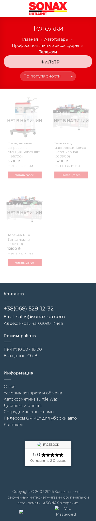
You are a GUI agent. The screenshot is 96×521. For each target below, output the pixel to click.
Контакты (13, 424)
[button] (7, 8)
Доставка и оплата (23, 405)
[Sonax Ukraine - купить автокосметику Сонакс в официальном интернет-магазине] (48, 8)
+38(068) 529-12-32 (29, 308)
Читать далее (24, 175)
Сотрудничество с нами (29, 411)
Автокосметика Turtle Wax (31, 399)
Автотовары (56, 39)
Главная (30, 39)
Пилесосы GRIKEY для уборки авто (40, 418)
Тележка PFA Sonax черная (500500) (19, 239)
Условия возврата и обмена (33, 393)
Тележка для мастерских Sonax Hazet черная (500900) (70, 149)
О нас (9, 386)
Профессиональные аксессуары (45, 45)
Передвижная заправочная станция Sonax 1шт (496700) (24, 149)
